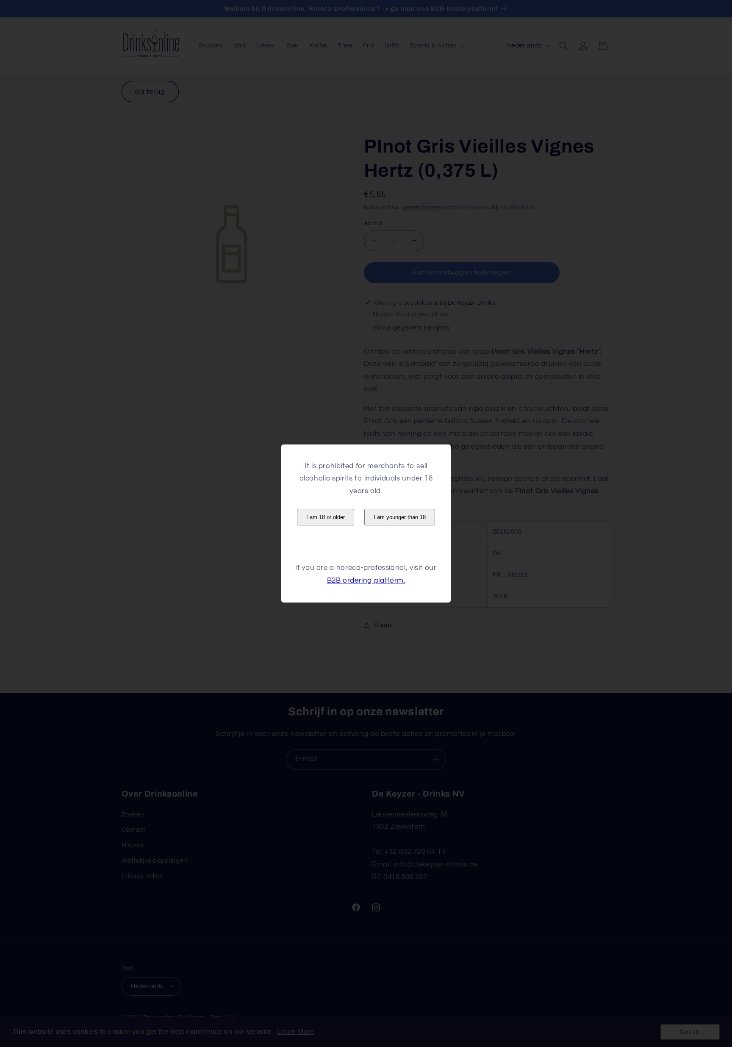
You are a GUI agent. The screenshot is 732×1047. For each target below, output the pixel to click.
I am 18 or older (325, 517)
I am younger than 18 (400, 517)
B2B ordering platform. (366, 580)
